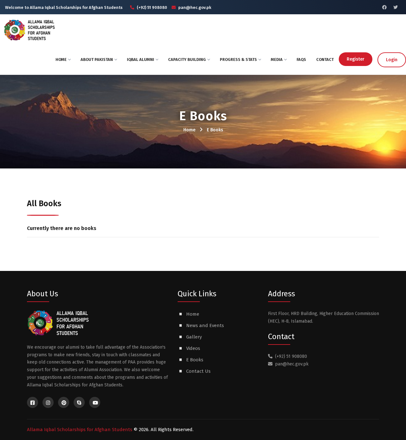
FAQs (301, 59)
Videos (193, 348)
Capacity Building (187, 59)
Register (355, 59)
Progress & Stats (238, 59)
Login (391, 59)
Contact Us (198, 371)
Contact (325, 59)
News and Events (205, 325)
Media (277, 59)
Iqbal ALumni (140, 59)
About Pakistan (97, 59)
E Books (215, 130)
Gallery (194, 337)
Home (61, 59)
